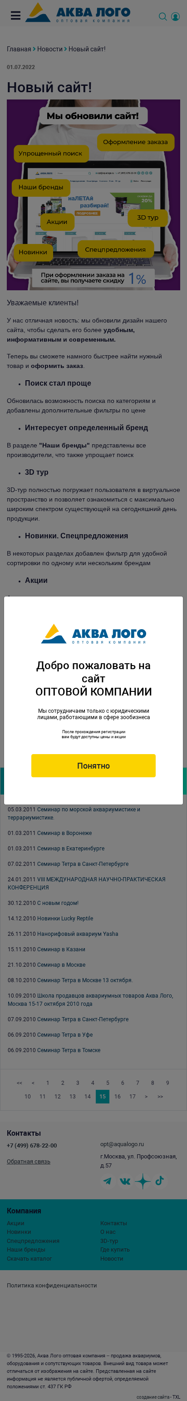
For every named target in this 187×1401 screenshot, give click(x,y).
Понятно (93, 765)
